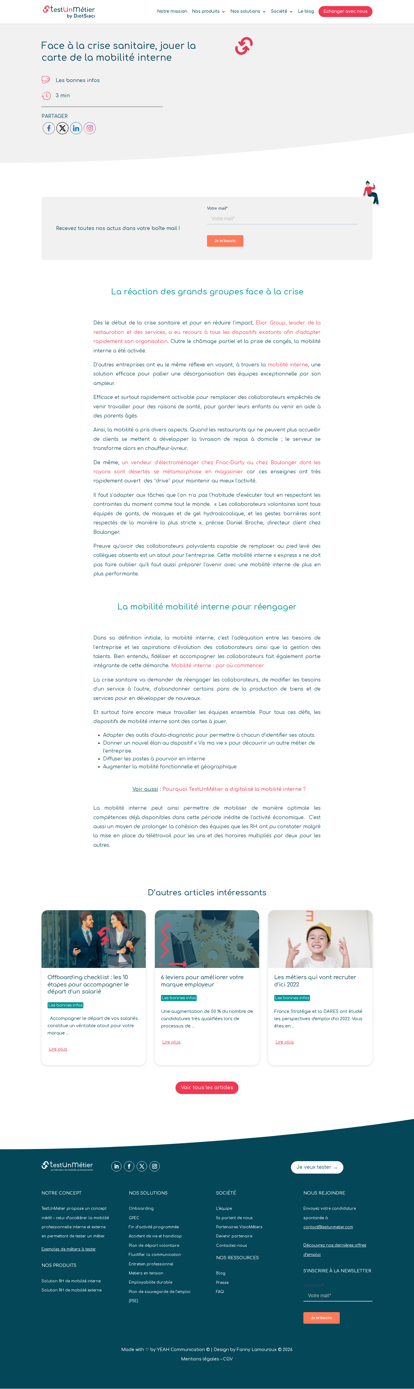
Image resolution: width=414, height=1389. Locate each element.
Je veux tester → (317, 1167)
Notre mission (172, 11)
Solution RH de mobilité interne (71, 1281)
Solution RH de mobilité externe (72, 1290)
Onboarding (141, 1208)
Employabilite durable (150, 1282)
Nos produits (206, 11)
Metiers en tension (146, 1273)
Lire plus (58, 1049)
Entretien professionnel (151, 1264)
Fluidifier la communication (155, 1255)
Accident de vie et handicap (155, 1236)
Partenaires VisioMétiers (239, 1227)
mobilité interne (288, 365)
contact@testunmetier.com (328, 1227)
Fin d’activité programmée (154, 1227)
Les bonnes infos (78, 80)
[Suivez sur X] (142, 1166)
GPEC (134, 1218)
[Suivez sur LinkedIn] (116, 1166)
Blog (220, 1273)
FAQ (220, 1292)
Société (279, 11)
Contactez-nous (231, 1245)
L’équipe (224, 1208)
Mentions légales (200, 1359)
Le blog (306, 11)
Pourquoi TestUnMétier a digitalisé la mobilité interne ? (234, 789)
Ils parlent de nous (234, 1218)
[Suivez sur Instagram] (154, 1166)
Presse (222, 1283)
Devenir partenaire (234, 1236)
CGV (228, 1359)
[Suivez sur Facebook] (129, 1166)
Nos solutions (245, 11)
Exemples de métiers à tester (69, 1249)
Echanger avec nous (345, 11)
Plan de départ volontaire (154, 1245)
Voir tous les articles (207, 1087)
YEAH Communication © (183, 1349)
